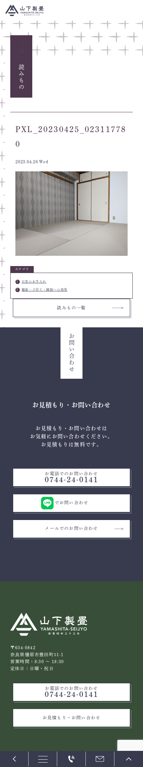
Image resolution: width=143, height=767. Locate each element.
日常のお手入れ (34, 281)
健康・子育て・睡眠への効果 (44, 289)
